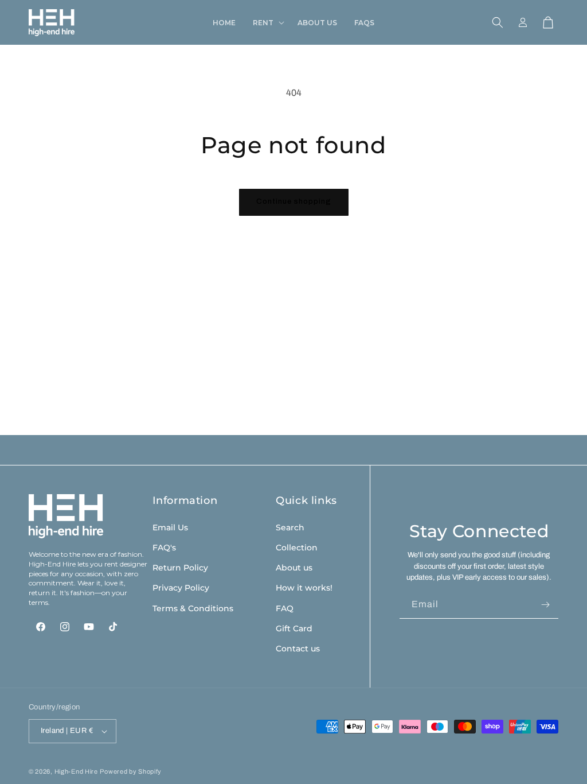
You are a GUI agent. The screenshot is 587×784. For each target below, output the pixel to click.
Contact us (298, 648)
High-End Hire (76, 771)
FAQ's (164, 547)
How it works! (304, 588)
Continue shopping (293, 201)
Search (290, 527)
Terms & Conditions (192, 608)
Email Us (170, 527)
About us (294, 567)
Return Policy (180, 567)
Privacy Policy (180, 588)
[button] (266, 23)
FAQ (285, 608)
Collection (297, 547)
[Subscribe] (545, 604)
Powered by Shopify (131, 771)
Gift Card (294, 628)
